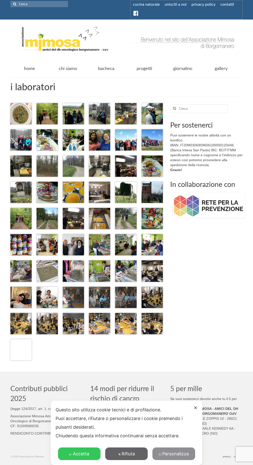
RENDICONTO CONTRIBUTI (33, 433)
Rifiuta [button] (128, 453)
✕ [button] (195, 407)
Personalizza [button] (175, 453)
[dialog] (126, 432)
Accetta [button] (81, 453)
